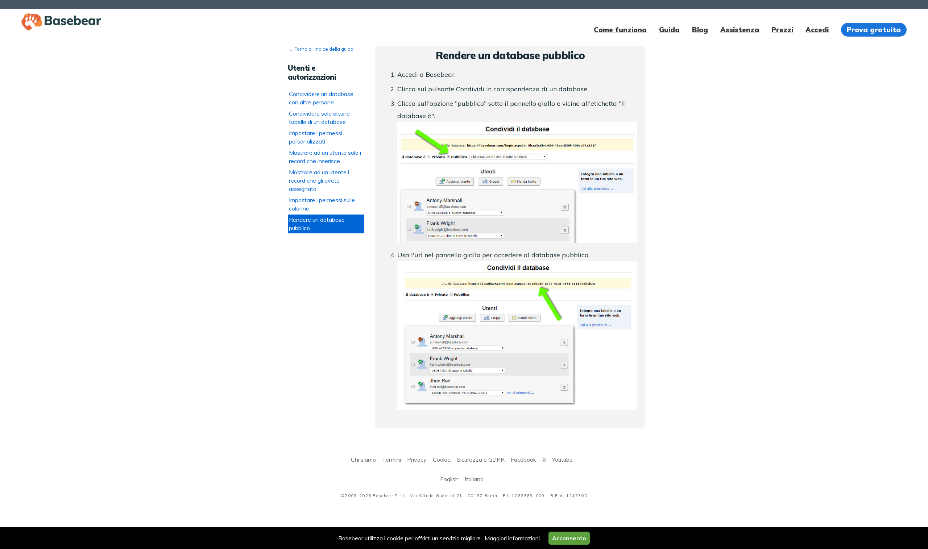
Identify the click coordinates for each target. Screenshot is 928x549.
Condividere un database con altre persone (321, 98)
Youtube (562, 459)
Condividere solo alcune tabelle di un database (319, 117)
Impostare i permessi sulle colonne (322, 204)
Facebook (523, 459)
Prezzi (782, 29)
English (449, 479)
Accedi (817, 29)
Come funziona (620, 29)
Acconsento (569, 538)
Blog (700, 29)
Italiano (474, 479)
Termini (391, 459)
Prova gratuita (874, 29)
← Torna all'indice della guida (321, 49)
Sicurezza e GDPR (481, 459)
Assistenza (739, 29)
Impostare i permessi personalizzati (315, 137)
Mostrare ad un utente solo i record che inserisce (325, 157)
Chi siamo (363, 459)
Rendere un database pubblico (317, 224)
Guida (669, 29)
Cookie (442, 459)
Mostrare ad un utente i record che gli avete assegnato (319, 180)
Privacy (417, 459)
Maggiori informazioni (512, 538)
